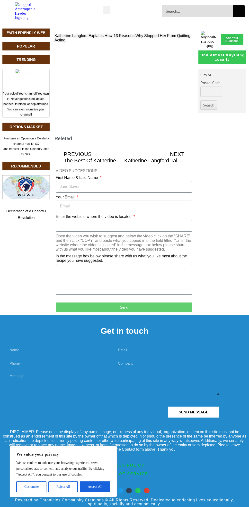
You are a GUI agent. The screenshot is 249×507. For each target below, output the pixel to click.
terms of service (124, 474)
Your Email (66, 197)
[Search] (239, 11)
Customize (31, 486)
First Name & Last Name (77, 178)
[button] (106, 10)
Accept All (95, 486)
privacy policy (124, 465)
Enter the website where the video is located (94, 216)
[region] (63, 471)
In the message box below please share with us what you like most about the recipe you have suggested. (121, 258)
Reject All (63, 486)
